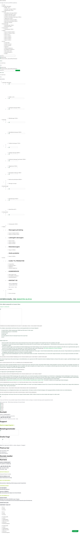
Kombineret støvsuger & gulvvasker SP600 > (13, 17)
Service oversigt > (7, 45)
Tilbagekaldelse (5, 519)
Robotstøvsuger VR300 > (9, 25)
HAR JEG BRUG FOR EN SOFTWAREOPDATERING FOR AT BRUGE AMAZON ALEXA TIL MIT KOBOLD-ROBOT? (21, 373)
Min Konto (2, 72)
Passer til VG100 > (7, 40)
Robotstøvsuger (5, 23)
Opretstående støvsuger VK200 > (10, 13)
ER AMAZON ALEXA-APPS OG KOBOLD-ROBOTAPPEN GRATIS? (12, 369)
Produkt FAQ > (7, 42)
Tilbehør (3, 30)
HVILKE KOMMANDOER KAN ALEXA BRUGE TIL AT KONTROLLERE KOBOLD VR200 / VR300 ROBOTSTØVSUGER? (21, 382)
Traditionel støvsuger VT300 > (10, 14)
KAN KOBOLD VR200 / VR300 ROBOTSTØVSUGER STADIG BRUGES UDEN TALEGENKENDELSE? (18, 387)
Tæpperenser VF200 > (8, 18)
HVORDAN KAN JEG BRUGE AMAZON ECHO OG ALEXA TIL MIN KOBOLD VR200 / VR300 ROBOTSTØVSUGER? (21, 325)
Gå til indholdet (3, 0)
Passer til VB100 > (7, 35)
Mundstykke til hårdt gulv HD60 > (10, 19)
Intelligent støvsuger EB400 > (10, 15)
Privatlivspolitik (5, 516)
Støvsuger (4, 11)
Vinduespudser (5, 27)
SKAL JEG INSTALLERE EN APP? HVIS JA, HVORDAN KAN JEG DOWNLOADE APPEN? (16, 362)
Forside (3, 5)
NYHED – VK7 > (7, 7)
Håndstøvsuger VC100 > (9, 10)
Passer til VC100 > (7, 38)
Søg (1, 55)
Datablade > (6, 46)
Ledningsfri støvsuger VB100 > (10, 9)
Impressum (4, 522)
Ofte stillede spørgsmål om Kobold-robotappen (53, 348)
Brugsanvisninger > (8, 44)
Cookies (3, 518)
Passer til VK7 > (7, 34)
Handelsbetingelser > (8, 52)
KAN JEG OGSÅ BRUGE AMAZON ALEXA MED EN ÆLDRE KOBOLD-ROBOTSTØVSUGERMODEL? (18, 392)
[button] (2, 79)
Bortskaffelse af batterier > (9, 49)
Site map (4, 509)
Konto (1, 60)
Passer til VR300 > (8, 37)
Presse (3, 508)
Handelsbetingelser (6, 523)
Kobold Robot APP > (8, 26)
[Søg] (17, 70)
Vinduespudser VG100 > (9, 29)
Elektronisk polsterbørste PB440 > (11, 21)
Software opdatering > (8, 48)
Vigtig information (5, 520)
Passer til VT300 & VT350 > (9, 33)
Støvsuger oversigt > (8, 22)
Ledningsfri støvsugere (6, 6)
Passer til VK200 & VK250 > (9, 31)
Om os (3, 507)
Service (3, 41)
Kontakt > (6, 53)
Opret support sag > (8, 50)
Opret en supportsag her (6, 425)
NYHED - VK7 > (12, 97)
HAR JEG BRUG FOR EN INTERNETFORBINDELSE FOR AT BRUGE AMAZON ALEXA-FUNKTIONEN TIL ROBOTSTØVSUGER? (23, 356)
